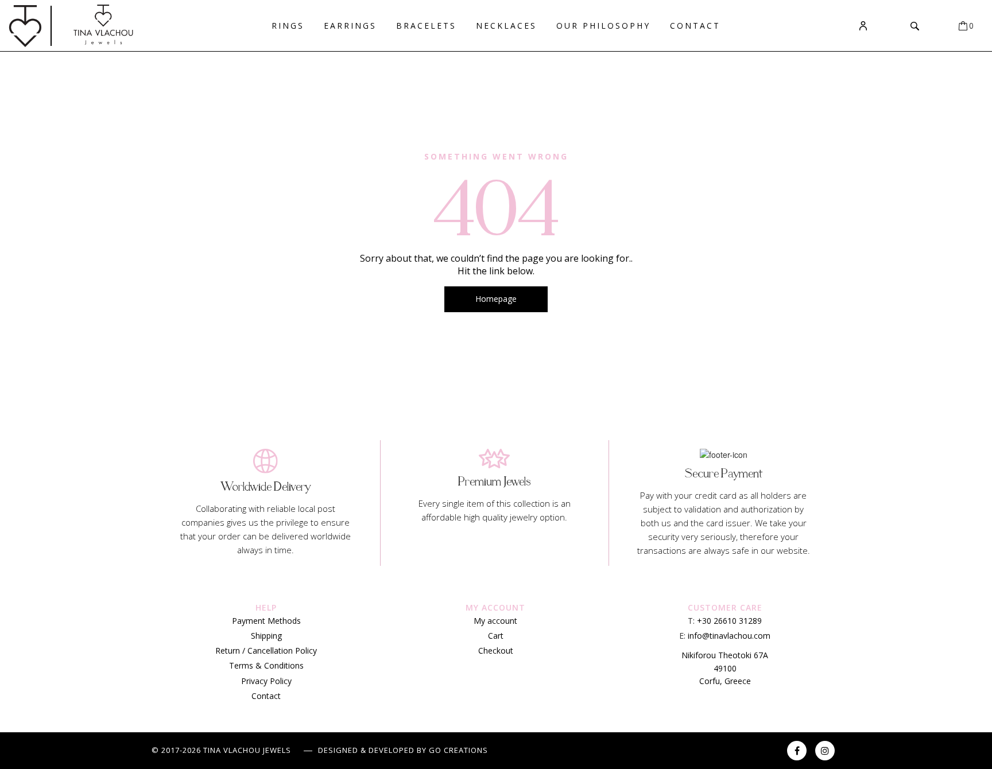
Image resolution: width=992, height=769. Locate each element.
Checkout (495, 650)
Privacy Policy (266, 680)
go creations (458, 750)
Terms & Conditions (266, 665)
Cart (495, 635)
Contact (695, 25)
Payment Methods (266, 620)
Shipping (266, 635)
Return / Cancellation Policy (266, 650)
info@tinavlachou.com (729, 635)
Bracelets (426, 25)
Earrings (350, 25)
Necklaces (506, 25)
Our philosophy (603, 25)
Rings (288, 25)
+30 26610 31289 (729, 620)
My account (495, 620)
